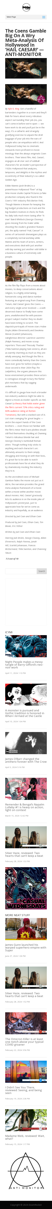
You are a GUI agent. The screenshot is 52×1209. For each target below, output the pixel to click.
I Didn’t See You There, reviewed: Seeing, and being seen (23, 1090)
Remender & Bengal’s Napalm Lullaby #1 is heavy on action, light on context (24, 807)
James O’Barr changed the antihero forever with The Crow (26, 760)
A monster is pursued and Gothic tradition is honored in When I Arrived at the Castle (24, 713)
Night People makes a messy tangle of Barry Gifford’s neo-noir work (24, 664)
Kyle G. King (13, 108)
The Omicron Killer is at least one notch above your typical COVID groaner (24, 1041)
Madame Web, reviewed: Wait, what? (25, 1137)
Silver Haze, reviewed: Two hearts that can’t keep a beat (24, 854)
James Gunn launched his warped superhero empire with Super (25, 947)
